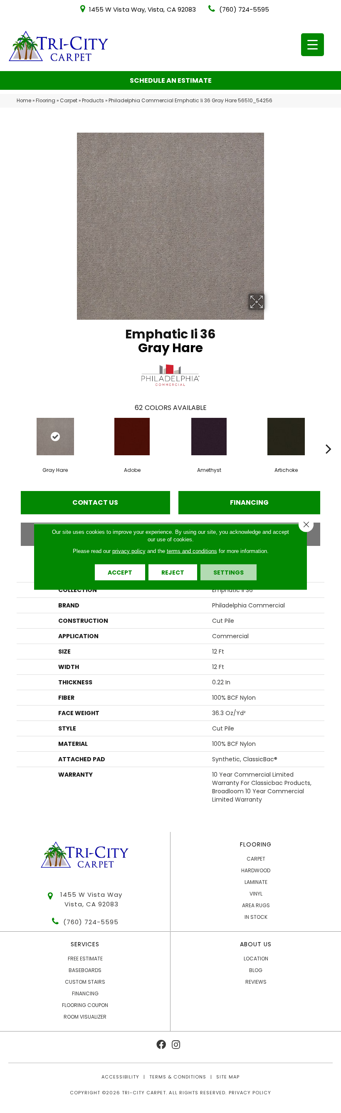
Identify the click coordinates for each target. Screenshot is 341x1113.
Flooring (45, 100)
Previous (12, 436)
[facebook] (161, 1045)
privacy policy (129, 551)
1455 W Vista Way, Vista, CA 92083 (142, 9)
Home (24, 100)
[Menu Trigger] (312, 44)
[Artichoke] (285, 436)
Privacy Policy (250, 1092)
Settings (228, 572)
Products (93, 100)
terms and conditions (192, 551)
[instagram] (176, 1045)
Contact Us (95, 502)
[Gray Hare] (55, 436)
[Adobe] (132, 436)
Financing (249, 502)
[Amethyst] (208, 436)
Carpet (68, 100)
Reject (172, 572)
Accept (120, 572)
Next (328, 436)
